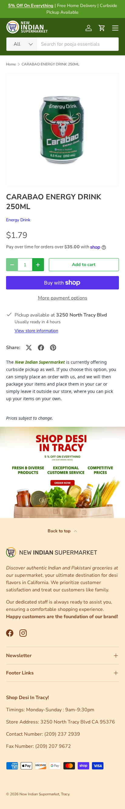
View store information (36, 331)
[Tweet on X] (29, 347)
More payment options (62, 298)
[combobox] (62, 44)
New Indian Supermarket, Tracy (44, 794)
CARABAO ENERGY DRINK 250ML (50, 64)
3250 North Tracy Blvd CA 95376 (78, 722)
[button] (102, 28)
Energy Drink (18, 220)
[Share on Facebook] (41, 347)
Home (11, 64)
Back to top (60, 531)
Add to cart (84, 264)
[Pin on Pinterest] (53, 347)
